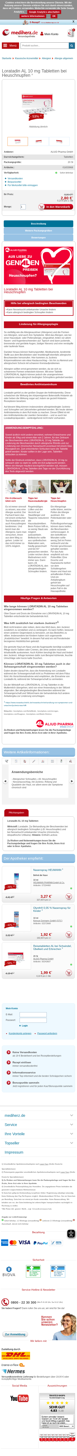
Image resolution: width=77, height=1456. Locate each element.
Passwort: (11, 1020)
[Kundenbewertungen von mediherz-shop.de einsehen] (57, 1411)
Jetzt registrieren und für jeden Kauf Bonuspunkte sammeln (43, 1084)
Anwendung (15, 764)
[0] (66, 35)
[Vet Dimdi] (57, 1271)
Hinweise (52, 764)
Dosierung (25, 764)
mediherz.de (15, 1116)
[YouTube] (19, 1399)
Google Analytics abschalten (44, 12)
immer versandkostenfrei (25, 1064)
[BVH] (8, 1271)
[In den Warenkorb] (55, 207)
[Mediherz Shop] (20, 33)
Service (11, 1125)
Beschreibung (38, 223)
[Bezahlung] (38, 1243)
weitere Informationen (32, 16)
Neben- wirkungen (43, 764)
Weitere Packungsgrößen (38, 230)
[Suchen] (72, 46)
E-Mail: (9, 1014)
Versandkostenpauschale (42, 1209)
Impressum (14, 1152)
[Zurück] (5, 781)
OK (54, 16)
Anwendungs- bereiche (6, 761)
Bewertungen (38, 237)
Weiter (72, 781)
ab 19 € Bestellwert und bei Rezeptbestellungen (37, 1054)
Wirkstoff (71, 764)
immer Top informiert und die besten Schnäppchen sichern (42, 1074)
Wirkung (61, 764)
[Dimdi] (33, 1271)
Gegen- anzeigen (34, 764)
